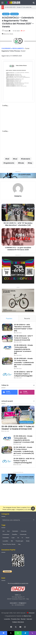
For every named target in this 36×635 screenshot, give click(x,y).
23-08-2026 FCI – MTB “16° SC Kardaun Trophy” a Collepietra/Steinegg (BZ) (23, 374)
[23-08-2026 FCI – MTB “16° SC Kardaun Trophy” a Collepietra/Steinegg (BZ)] (7, 374)
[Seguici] (33, 508)
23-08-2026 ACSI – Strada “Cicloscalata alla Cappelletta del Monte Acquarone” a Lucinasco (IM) (23, 349)
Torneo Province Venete (8, 544)
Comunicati (14, 14)
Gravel (27, 537)
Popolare (9, 318)
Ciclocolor (32, 613)
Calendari (6, 14)
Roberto (7, 31)
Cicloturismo (5, 534)
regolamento (9, 163)
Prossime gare (19, 541)
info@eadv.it (22, 603)
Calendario (26, 159)
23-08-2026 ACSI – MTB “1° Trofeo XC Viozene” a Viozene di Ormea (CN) (23, 338)
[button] (18, 478)
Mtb (12, 541)
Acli (7, 159)
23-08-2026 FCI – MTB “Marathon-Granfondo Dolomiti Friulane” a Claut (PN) (23, 328)
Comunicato (23, 534)
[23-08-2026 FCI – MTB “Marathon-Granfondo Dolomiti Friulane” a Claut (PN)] (7, 327)
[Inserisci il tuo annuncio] (18, 175)
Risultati (23, 619)
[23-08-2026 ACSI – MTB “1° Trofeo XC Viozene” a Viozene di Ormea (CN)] (7, 338)
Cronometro (5, 537)
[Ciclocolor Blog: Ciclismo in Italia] (12, 2)
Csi (18, 537)
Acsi (15, 159)
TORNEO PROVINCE (18, 622)
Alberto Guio (27, 616)
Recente (27, 318)
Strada (21, 163)
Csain (13, 537)
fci (22, 537)
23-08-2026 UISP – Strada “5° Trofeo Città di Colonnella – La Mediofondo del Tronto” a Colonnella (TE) (24, 363)
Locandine (7, 619)
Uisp (30, 163)
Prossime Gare (15, 619)
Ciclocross (23, 531)
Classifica (14, 534)
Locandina (5, 541)
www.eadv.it (13, 603)
